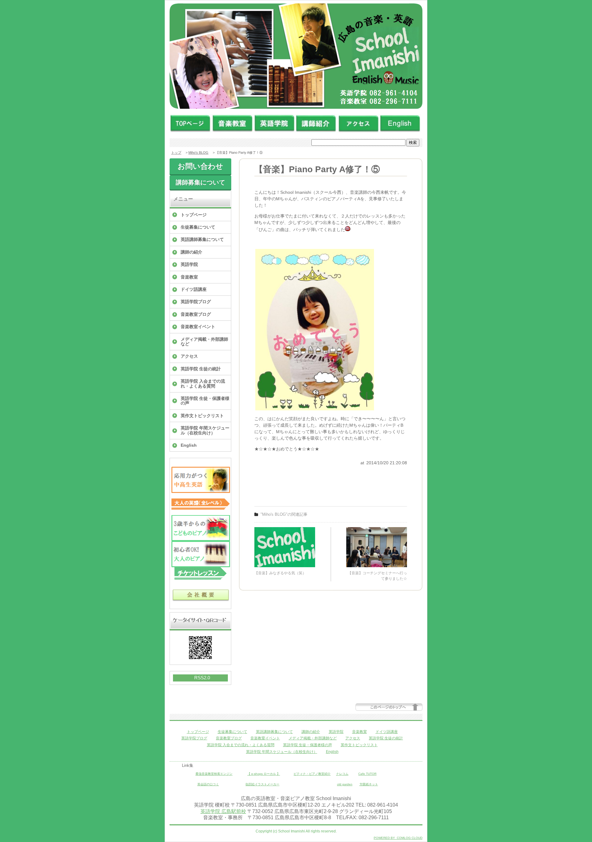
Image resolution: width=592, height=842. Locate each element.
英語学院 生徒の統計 (201, 368)
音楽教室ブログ (196, 314)
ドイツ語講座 (194, 289)
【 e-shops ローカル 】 (263, 773)
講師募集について (200, 182)
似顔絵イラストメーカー (262, 784)
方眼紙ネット (369, 784)
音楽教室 (189, 277)
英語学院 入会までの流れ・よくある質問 (203, 383)
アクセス (189, 356)
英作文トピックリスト (202, 415)
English (189, 445)
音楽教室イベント (198, 326)
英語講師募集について (202, 239)
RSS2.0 (202, 677)
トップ (176, 152)
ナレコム (342, 773)
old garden (344, 784)
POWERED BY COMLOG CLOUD (398, 838)
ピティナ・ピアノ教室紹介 (312, 773)
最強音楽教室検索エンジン (213, 773)
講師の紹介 (191, 252)
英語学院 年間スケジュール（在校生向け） (205, 430)
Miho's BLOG (198, 152)
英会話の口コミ (208, 784)
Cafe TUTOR (367, 773)
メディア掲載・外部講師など (204, 341)
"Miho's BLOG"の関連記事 (284, 514)
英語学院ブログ (196, 301)
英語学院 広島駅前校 (223, 811)
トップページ (194, 214)
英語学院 (189, 264)
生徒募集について (198, 227)
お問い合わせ (200, 166)
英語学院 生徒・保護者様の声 (205, 400)
